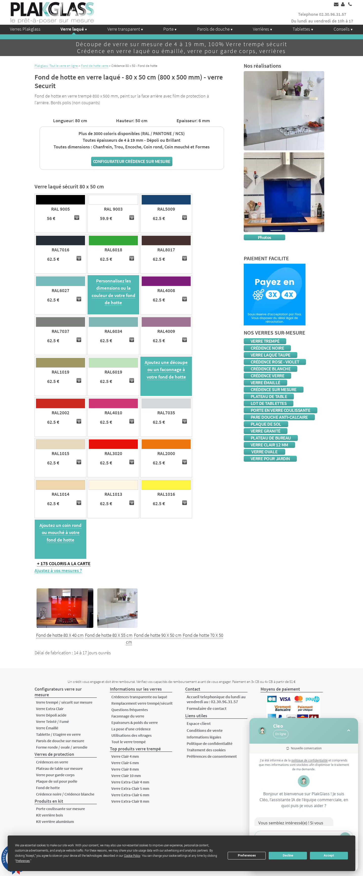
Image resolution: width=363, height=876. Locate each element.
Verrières (261, 29)
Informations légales (204, 737)
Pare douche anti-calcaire (279, 417)
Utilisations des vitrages (131, 735)
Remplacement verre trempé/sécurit (142, 703)
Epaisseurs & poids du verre (134, 722)
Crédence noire (267, 348)
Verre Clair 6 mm (125, 762)
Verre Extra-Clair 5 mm (130, 788)
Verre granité (266, 431)
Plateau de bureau (271, 438)
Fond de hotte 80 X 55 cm (108, 635)
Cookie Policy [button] (132, 855)
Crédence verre (267, 375)
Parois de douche (213, 29)
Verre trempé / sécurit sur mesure (64, 702)
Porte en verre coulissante (280, 410)
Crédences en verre (52, 761)
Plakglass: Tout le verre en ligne (56, 65)
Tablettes (301, 29)
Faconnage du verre (127, 716)
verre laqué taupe (270, 355)
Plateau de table (269, 396)
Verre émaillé (265, 382)
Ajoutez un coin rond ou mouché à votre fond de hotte (60, 532)
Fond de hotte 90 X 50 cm (157, 635)
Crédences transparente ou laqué (139, 696)
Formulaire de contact (206, 708)
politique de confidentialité (309, 760)
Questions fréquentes (129, 709)
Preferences (247, 855)
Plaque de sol (266, 424)
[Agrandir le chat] (348, 730)
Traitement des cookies (206, 749)
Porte (168, 29)
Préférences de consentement (212, 756)
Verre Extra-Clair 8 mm (130, 801)
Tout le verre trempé (128, 741)
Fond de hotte (48, 787)
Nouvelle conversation (306, 748)
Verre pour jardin (270, 458)
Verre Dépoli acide (51, 715)
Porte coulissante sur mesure (60, 808)
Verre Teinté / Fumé (52, 721)
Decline (288, 855)
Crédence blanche (271, 369)
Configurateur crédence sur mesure (131, 161)
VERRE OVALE (264, 452)
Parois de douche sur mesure (60, 740)
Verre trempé (265, 341)
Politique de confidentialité (209, 743)
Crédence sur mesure (274, 389)
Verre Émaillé (47, 727)
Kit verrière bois (49, 815)
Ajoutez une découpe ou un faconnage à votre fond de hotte (166, 369)
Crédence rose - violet (275, 362)
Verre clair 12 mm (269, 445)
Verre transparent (123, 29)
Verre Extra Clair (49, 708)
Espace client (199, 723)
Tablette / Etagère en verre (58, 734)
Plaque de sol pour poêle (56, 781)
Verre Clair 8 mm (125, 769)
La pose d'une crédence (131, 728)
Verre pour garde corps (55, 774)
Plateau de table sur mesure (59, 768)
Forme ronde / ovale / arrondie (61, 747)
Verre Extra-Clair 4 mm (130, 781)
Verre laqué (72, 29)
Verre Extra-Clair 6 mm (130, 794)
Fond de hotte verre (94, 65)
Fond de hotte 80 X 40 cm (59, 635)
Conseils (342, 29)
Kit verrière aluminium (55, 821)
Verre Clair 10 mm (126, 775)
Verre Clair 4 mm (125, 756)
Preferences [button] (23, 861)
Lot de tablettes (269, 403)
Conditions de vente (205, 730)
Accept (329, 855)
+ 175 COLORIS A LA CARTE (63, 563)
